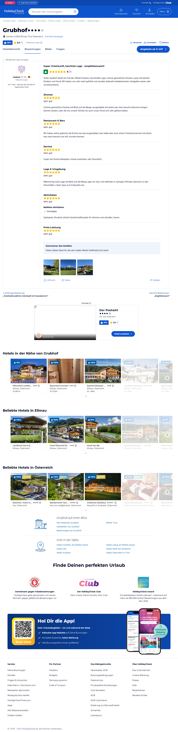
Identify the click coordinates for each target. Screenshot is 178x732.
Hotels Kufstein (64, 552)
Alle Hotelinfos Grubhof (67, 522)
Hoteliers (53, 670)
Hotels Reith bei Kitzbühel (118, 548)
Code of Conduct (57, 685)
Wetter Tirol (111, 522)
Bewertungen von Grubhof (69, 530)
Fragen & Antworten (17, 680)
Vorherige (14, 293)
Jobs (134, 685)
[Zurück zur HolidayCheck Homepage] (14, 12)
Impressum (96, 715)
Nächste (158, 293)
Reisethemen (138, 690)
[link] (121, 11)
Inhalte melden (15, 715)
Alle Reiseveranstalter (18, 710)
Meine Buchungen (16, 670)
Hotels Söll (61, 548)
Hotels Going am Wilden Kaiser (120, 545)
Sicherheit (96, 710)
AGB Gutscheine (99, 700)
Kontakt (145, 3)
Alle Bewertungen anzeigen (17, 60)
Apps (10, 705)
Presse (135, 680)
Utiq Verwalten (98, 690)
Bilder (48, 49)
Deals (9, 3)
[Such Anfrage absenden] (75, 11)
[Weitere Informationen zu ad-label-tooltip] (90, 303)
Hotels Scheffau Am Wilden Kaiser (72, 545)
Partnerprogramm (58, 680)
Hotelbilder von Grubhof (68, 526)
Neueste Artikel (139, 695)
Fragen (60, 49)
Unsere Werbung (140, 675)
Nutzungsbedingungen (102, 675)
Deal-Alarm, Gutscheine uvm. (22, 685)
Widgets (53, 675)
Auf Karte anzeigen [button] (54, 36)
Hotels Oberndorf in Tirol (118, 552)
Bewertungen (33, 49)
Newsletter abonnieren (19, 690)
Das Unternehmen (141, 670)
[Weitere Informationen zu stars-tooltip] (42, 30)
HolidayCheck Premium (19, 700)
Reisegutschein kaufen (18, 695)
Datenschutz (97, 680)
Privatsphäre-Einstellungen (104, 685)
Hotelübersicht (11, 49)
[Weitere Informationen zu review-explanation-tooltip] (41, 43)
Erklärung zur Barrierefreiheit (105, 705)
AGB (93, 695)
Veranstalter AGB (99, 670)
